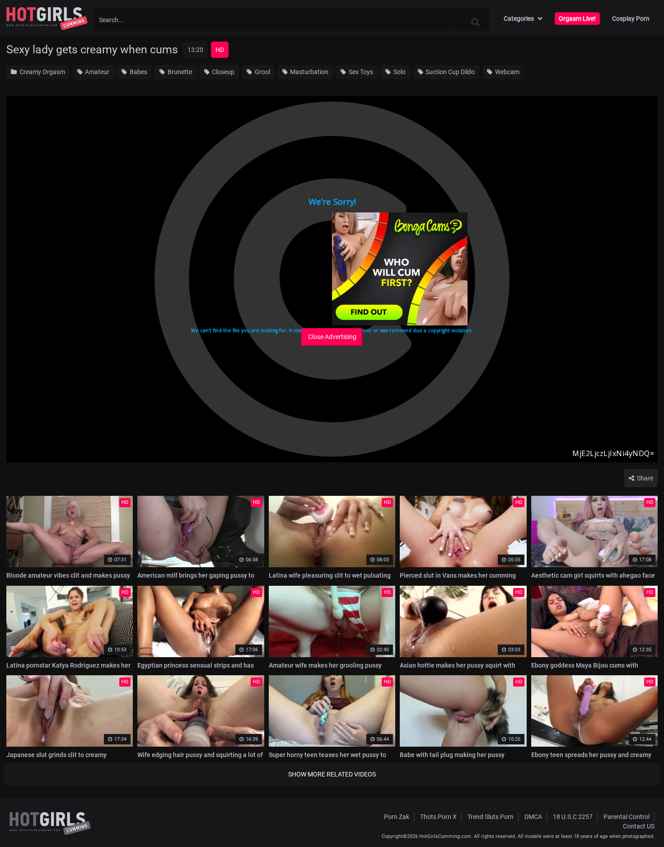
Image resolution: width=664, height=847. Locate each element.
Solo (399, 71)
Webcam (506, 71)
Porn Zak (396, 816)
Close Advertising (332, 336)
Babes (137, 71)
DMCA (533, 816)
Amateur (96, 71)
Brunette (179, 71)
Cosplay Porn (631, 18)
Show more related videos (332, 774)
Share (644, 478)
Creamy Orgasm (41, 71)
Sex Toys (360, 71)
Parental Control (626, 816)
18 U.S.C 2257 (573, 816)
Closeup (222, 71)
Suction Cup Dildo (449, 71)
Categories (519, 18)
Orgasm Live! (577, 18)
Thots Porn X (438, 816)
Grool (261, 71)
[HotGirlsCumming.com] (47, 18)
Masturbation (308, 71)
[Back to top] (639, 819)
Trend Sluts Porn (491, 816)
